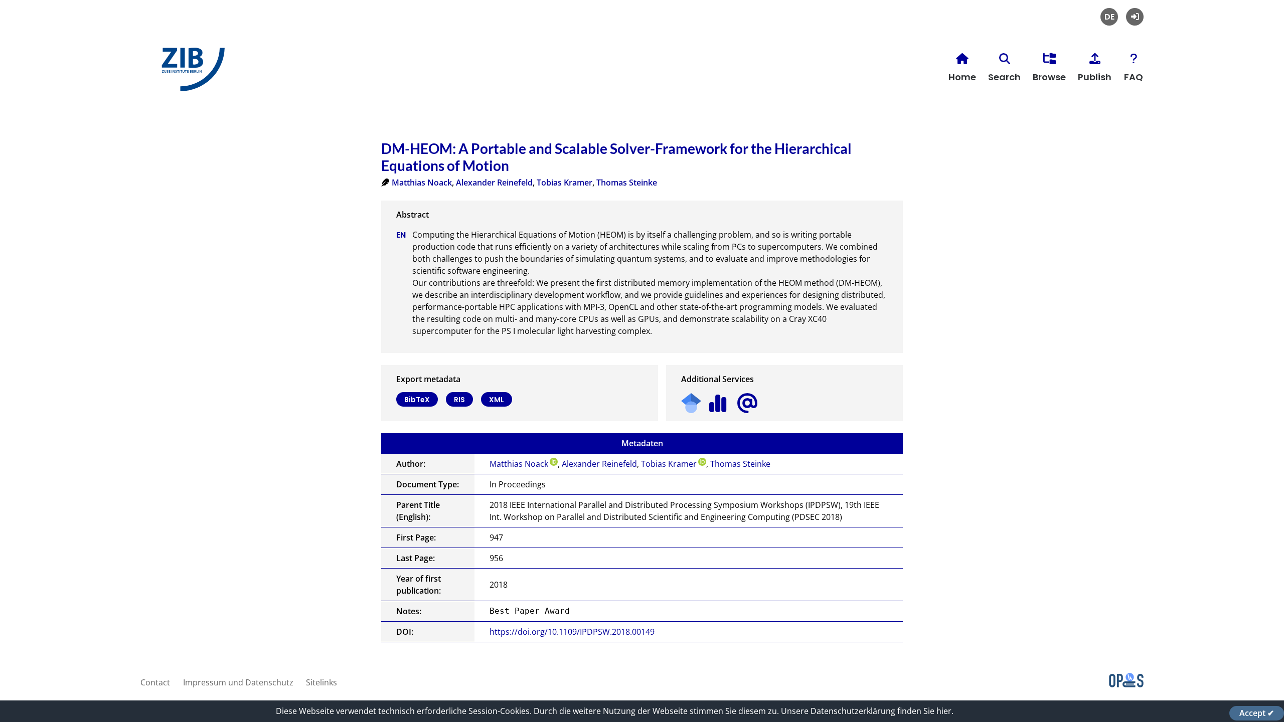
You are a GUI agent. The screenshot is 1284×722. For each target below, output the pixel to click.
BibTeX (417, 400)
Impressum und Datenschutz (238, 682)
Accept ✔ (1256, 712)
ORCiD (554, 462)
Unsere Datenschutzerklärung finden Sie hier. (867, 710)
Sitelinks (321, 682)
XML (496, 400)
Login (1135, 17)
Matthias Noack (422, 182)
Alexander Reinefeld (494, 182)
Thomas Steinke (626, 182)
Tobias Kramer (564, 182)
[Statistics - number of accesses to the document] (718, 400)
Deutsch (1109, 17)
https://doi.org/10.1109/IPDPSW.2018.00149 (572, 631)
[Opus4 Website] (1126, 684)
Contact (155, 682)
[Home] (190, 73)
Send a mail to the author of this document (747, 403)
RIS (459, 400)
